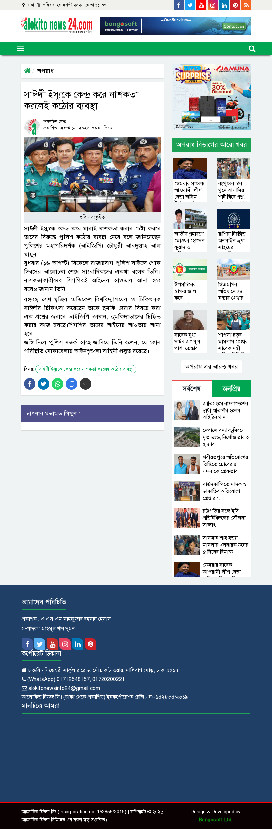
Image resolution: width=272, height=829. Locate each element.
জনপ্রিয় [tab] (231, 389)
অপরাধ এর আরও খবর (211, 366)
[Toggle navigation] (20, 49)
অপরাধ (45, 71)
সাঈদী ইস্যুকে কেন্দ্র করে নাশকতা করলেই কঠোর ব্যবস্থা (86, 369)
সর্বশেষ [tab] (192, 389)
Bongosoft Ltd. (216, 820)
